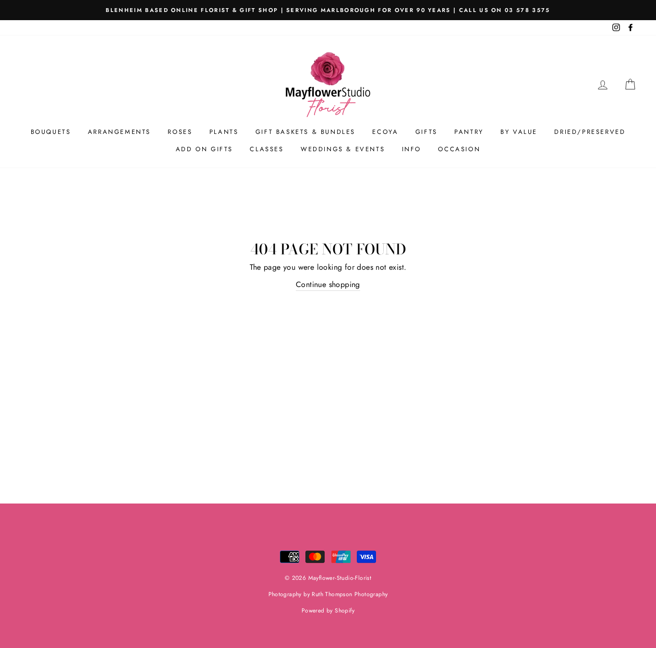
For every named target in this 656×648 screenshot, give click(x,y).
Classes (266, 149)
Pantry (469, 131)
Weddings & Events (343, 149)
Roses (180, 131)
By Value (518, 131)
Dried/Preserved (589, 131)
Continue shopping (328, 284)
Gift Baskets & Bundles (305, 131)
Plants (224, 131)
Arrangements (119, 131)
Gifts (426, 131)
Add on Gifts (204, 149)
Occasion (459, 149)
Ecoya (385, 131)
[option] (328, 10)
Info (411, 149)
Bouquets (51, 131)
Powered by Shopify (328, 610)
